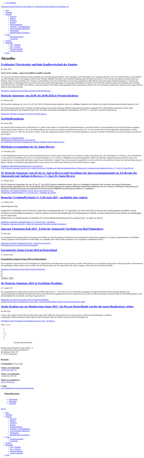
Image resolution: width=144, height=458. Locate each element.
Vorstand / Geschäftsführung (20, 27)
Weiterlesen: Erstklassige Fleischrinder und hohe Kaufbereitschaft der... (26, 91)
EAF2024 (12, 403)
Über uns (13, 16)
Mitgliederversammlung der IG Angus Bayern (27, 146)
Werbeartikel (14, 31)
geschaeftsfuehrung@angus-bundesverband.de (17, 388)
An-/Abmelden (10, 3)
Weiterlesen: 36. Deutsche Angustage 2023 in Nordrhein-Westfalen (24, 300)
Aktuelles (8, 12)
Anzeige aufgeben (16, 51)
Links (7, 53)
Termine (8, 41)
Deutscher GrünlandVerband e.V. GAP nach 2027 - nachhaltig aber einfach (44, 197)
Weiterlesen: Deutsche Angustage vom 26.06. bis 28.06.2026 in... (24, 114)
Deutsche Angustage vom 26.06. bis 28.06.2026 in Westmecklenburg (39, 95)
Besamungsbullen (16, 49)
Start (7, 10)
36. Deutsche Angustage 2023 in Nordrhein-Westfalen (31, 283)
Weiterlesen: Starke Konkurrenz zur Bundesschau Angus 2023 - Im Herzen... (28, 321)
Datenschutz (13, 399)
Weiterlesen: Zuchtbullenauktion (12, 138)
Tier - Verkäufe (15, 45)
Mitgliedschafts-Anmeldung (20, 33)
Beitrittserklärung (16, 25)
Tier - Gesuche (15, 47)
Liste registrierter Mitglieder (20, 29)
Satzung (13, 22)
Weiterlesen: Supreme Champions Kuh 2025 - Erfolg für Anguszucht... (26, 243)
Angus (7, 35)
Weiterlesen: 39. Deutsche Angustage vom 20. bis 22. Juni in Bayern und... (27, 191)
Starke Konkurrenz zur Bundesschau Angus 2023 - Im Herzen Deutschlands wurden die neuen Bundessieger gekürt (67, 306)
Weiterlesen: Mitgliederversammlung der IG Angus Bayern (22, 166)
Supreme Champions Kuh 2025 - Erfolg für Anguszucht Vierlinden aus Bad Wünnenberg (52, 228)
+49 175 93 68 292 (8, 382)
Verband (8, 14)
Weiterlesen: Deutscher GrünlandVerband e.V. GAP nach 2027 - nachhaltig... (28, 222)
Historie (13, 18)
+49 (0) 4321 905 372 (9, 370)
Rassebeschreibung (17, 37)
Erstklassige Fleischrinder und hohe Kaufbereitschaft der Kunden (39, 64)
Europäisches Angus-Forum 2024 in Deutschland (29, 250)
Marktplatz (9, 43)
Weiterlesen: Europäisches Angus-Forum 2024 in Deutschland (23, 269)
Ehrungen (13, 20)
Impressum (13, 401)
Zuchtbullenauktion (12, 118)
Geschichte (14, 39)
